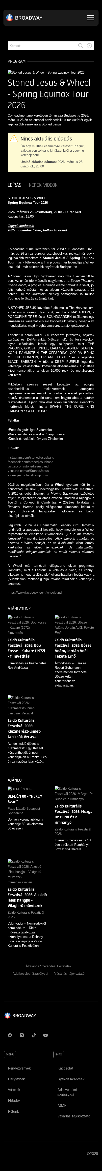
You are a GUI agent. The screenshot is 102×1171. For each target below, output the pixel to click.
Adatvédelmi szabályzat (67, 1092)
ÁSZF (61, 1106)
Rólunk (13, 1111)
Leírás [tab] (14, 185)
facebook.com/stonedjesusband (30, 462)
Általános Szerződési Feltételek (48, 966)
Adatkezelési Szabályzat (30, 973)
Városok (14, 1090)
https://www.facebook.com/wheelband (35, 592)
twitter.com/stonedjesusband (28, 466)
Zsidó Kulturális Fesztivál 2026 (73, 832)
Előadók (14, 1101)
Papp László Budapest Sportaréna (24, 811)
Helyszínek (16, 1079)
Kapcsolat (65, 1068)
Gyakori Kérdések (71, 1079)
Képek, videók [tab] (43, 185)
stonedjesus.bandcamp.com (28, 475)
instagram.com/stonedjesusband (31, 457)
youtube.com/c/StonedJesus (28, 471)
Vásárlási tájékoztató (69, 973)
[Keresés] (80, 45)
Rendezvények (19, 1068)
